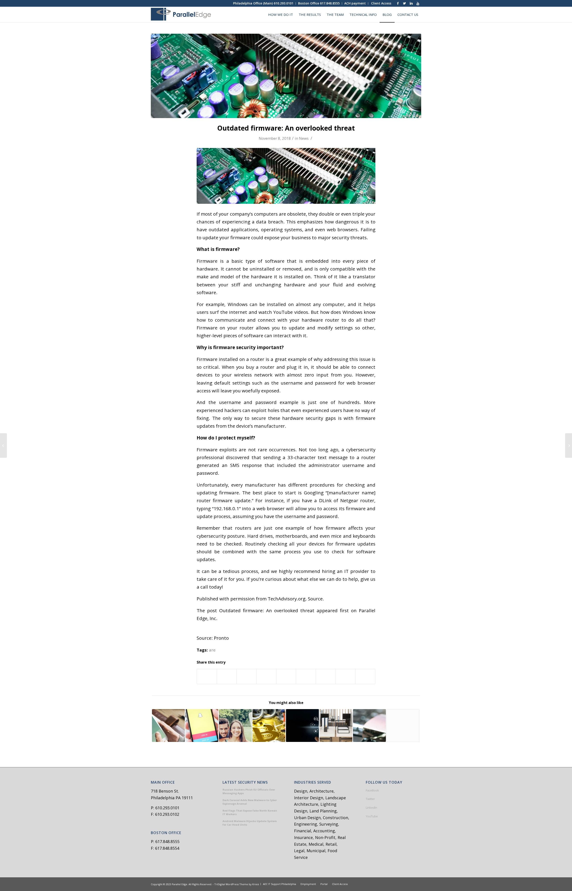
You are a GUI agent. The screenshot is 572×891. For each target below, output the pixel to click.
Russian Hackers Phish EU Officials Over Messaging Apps (249, 791)
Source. (316, 598)
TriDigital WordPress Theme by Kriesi (236, 884)
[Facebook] (397, 3)
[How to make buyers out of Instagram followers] (235, 725)
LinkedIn (371, 808)
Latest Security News (245, 783)
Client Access (381, 3)
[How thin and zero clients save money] (336, 725)
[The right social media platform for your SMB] (568, 445)
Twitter (370, 799)
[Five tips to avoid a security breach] (369, 725)
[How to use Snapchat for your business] (201, 725)
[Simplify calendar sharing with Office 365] (168, 725)
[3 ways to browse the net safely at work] (3, 445)
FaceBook (372, 790)
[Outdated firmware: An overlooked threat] (286, 76)
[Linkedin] (411, 3)
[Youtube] (417, 3)
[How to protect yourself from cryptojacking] (268, 725)
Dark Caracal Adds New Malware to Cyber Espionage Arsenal (250, 802)
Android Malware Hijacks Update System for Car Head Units (250, 822)
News (304, 138)
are (212, 650)
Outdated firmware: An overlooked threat (286, 128)
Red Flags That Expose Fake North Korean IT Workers (250, 812)
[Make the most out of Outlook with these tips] (403, 725)
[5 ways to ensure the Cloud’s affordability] (302, 725)
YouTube (372, 816)
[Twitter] (404, 3)
